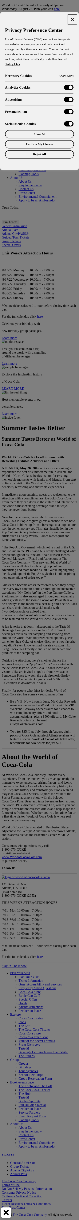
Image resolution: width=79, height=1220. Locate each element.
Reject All (39, 154)
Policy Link (12, 64)
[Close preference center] (72, 19)
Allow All (39, 134)
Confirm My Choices (39, 144)
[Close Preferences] (6, 1212)
